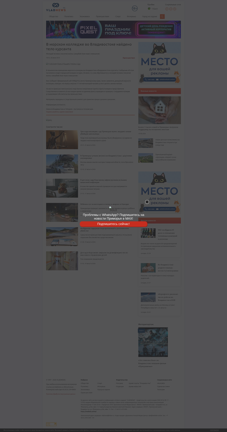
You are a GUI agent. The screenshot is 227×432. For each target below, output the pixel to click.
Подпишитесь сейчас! (113, 224)
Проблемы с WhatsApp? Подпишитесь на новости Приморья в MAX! (113, 216)
